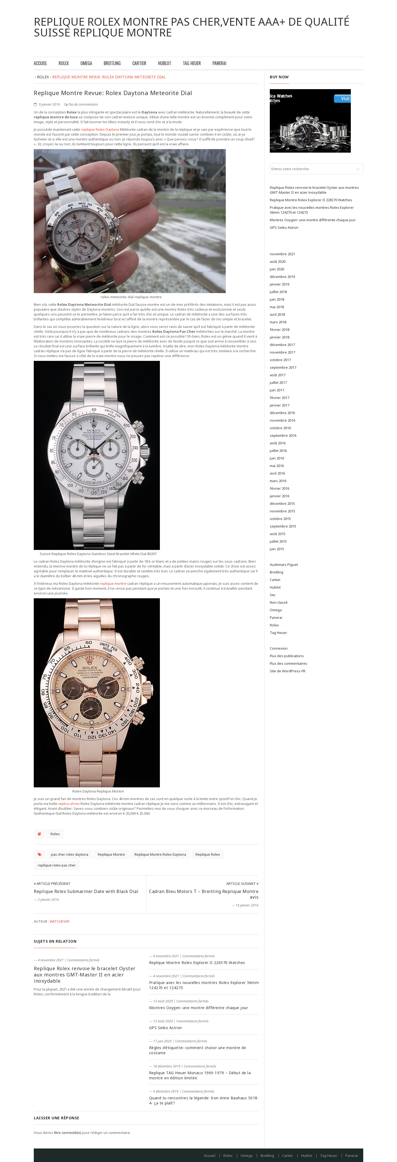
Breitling (112, 63)
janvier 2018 (279, 337)
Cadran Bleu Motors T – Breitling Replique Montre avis (203, 894)
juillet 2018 (278, 291)
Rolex (64, 63)
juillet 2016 (278, 450)
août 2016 (277, 443)
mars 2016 (278, 480)
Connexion (279, 648)
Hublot (164, 63)
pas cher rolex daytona (69, 854)
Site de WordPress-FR (287, 671)
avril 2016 (277, 473)
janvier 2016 (279, 495)
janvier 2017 (279, 405)
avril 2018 (277, 314)
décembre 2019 (282, 276)
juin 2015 (277, 548)
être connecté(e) (67, 1132)
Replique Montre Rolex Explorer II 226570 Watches (197, 962)
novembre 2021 (282, 253)
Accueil (40, 63)
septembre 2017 (283, 367)
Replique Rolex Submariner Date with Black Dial (86, 891)
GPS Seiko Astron (165, 1027)
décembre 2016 (282, 412)
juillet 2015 (278, 541)
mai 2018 (277, 306)
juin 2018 (277, 299)
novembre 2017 (282, 352)
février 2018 (279, 329)
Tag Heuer (192, 63)
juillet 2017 (278, 382)
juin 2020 (277, 269)
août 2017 (277, 374)
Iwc (272, 594)
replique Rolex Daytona (100, 129)
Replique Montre (111, 854)
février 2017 (279, 397)
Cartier (139, 63)
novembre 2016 (282, 420)
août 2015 (277, 533)
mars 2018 (278, 322)
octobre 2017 (280, 359)
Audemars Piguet (284, 564)
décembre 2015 (282, 503)
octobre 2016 (280, 427)
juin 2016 (277, 458)
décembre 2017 (282, 344)
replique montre (113, 583)
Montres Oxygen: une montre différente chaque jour (198, 1007)
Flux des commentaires (288, 663)
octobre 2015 (280, 518)
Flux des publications (287, 655)
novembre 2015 (282, 511)
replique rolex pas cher (57, 865)
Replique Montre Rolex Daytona (160, 854)
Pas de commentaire (83, 104)
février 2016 (279, 488)
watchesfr (59, 921)
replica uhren (69, 803)
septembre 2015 (283, 526)
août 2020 (277, 261)
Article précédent (53, 883)
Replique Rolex (208, 854)
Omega (86, 63)
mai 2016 (277, 465)
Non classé (279, 602)
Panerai (219, 63)
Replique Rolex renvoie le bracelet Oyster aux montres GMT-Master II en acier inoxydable (85, 974)
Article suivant (241, 883)
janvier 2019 (279, 284)
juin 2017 (277, 390)
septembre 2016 (283, 435)
